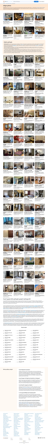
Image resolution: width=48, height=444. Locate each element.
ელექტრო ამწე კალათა (38, 428)
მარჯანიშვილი (15, 45)
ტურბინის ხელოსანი (26, 420)
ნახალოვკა (7, 308)
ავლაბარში (35, 305)
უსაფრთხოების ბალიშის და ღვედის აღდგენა (40, 420)
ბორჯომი (14, 316)
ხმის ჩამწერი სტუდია (5, 432)
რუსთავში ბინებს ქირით (34, 310)
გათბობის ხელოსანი (5, 425)
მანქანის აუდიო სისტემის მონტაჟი (39, 421)
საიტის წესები (21, 439)
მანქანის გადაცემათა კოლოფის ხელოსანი (29, 413)
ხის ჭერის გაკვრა (37, 426)
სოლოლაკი (22, 44)
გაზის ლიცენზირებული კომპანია (39, 427)
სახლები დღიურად (37, 434)
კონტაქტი (29, 439)
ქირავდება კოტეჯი (5, 435)
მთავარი (4, 3)
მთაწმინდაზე (39, 305)
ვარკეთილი (36, 45)
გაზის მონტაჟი (26, 414)
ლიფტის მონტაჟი (26, 427)
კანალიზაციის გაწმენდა (38, 425)
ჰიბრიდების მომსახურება (38, 419)
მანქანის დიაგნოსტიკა (16, 413)
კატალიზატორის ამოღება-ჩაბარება (18, 419)
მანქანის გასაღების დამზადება (38, 418)
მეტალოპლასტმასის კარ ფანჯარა (7, 426)
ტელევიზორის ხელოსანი (27, 432)
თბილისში (37, 7)
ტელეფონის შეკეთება (6, 433)
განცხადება (36, 1)
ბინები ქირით (5, 434)
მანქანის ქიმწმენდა (37, 433)
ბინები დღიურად (26, 434)
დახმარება (12, 439)
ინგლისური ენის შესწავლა (27, 428)
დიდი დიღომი (40, 44)
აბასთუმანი (17, 316)
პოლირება (4, 414)
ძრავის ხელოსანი (5, 413)
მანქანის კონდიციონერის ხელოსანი (28, 421)
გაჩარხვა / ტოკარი (16, 414)
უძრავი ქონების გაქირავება (9, 3)
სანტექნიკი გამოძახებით (27, 425)
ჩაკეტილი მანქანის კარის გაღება (7, 420)
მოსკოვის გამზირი (35, 306)
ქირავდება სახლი (16, 434)
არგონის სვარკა (37, 414)
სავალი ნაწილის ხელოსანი (38, 413)
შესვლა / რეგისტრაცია (41, 1)
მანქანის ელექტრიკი (16, 420)
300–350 (29, 387)
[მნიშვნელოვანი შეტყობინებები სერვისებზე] (33, 1)
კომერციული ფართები (16, 435)
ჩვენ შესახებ (21, 438)
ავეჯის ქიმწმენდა (26, 433)
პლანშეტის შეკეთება (16, 433)
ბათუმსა (40, 7)
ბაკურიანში (27, 314)
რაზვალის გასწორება (27, 419)
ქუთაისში (43, 7)
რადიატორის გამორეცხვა (27, 418)
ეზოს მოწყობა (15, 425)
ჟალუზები (4, 428)
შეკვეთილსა (23, 314)
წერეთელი (30, 306)
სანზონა (4, 308)
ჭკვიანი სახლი (15, 427)
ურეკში (20, 314)
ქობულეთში (17, 314)
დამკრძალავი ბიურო (16, 432)
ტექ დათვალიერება (5, 421)
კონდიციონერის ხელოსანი (38, 432)
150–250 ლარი (25, 387)
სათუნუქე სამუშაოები (5, 418)
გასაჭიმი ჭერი (26, 426)
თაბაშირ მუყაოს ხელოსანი (17, 426)
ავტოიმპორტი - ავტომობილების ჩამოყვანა (19, 418)
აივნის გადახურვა (16, 428)
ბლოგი (29, 438)
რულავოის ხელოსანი (6, 419)
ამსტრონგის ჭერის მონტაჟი (6, 427)
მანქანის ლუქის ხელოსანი (17, 421)
